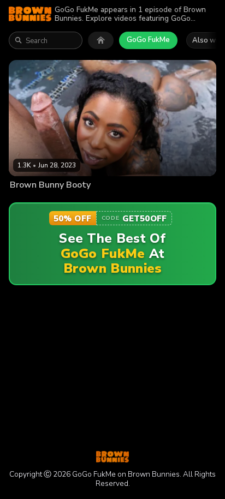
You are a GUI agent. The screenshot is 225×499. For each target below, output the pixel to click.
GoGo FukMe (148, 40)
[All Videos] (101, 40)
